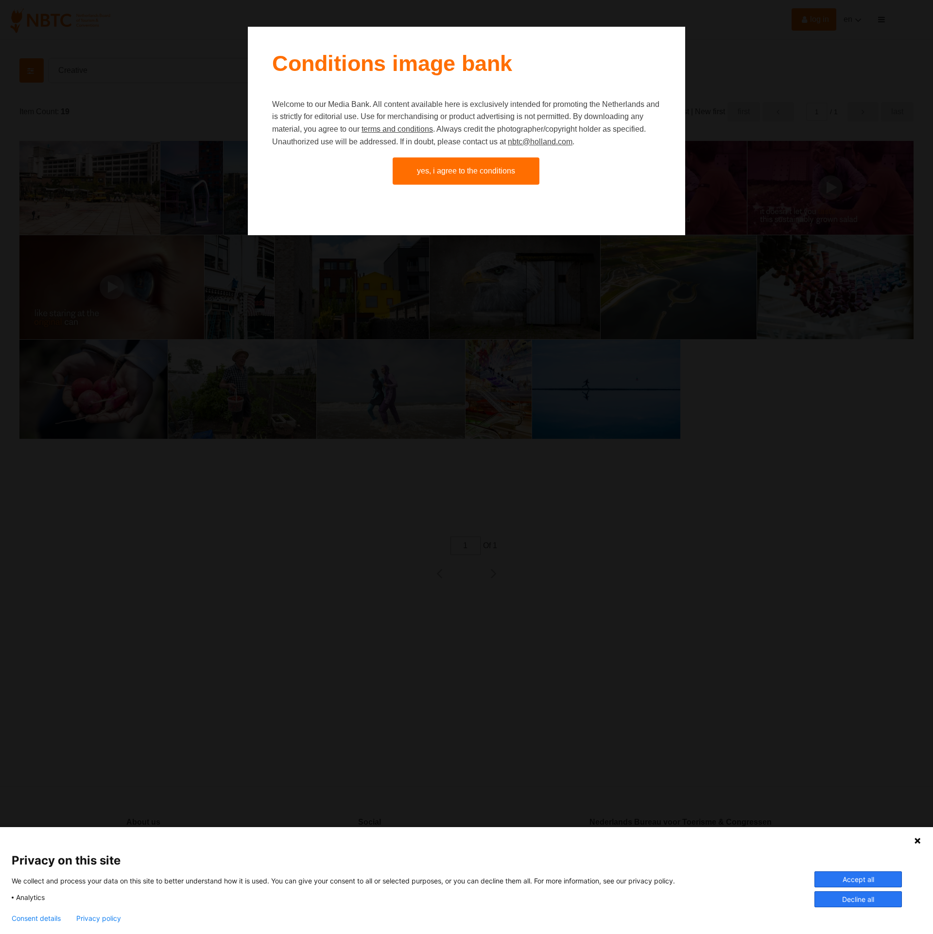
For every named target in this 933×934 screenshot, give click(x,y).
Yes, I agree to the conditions (466, 171)
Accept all (858, 879)
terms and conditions (397, 129)
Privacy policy (98, 918)
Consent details (36, 918)
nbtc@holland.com (540, 142)
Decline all (858, 899)
